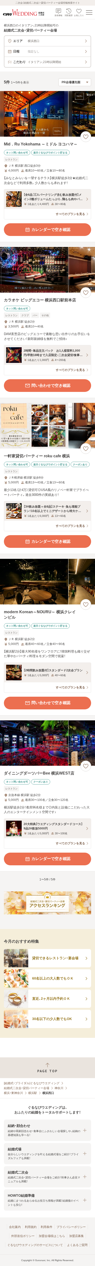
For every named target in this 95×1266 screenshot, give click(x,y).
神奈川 (59, 1088)
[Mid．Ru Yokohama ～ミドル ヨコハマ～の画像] (47, 114)
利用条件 (46, 1227)
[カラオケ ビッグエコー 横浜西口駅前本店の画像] (47, 270)
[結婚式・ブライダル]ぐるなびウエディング (31, 1083)
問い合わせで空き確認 (50, 385)
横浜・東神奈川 (13, 1093)
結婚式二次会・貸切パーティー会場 (26, 1088)
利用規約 (31, 1227)
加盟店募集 (76, 1236)
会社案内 (15, 1227)
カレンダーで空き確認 (50, 229)
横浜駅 (32, 1093)
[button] (47, 1130)
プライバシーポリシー (71, 1227)
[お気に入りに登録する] (85, 136)
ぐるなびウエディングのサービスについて (35, 1245)
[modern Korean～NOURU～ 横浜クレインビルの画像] (47, 581)
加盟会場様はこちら (52, 1236)
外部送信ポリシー (23, 1236)
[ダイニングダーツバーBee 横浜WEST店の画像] (47, 743)
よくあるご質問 (77, 1245)
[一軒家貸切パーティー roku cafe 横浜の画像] (47, 426)
